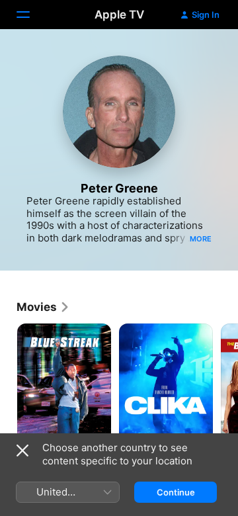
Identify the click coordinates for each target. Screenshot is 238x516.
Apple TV (119, 14)
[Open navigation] (31, 14)
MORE (201, 238)
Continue (176, 492)
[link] (43, 307)
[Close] (22, 450)
